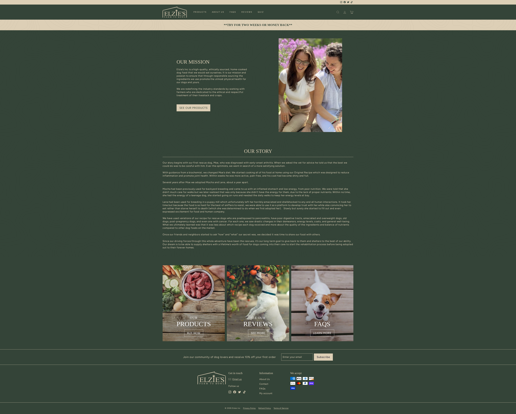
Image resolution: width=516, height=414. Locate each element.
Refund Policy (264, 408)
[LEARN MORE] (322, 303)
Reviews (246, 12)
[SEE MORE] (258, 303)
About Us (218, 12)
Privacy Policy (249, 408)
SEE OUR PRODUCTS (193, 107)
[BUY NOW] (194, 303)
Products (200, 12)
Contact (263, 384)
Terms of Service (281, 408)
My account (265, 393)
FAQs (233, 12)
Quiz (261, 12)
